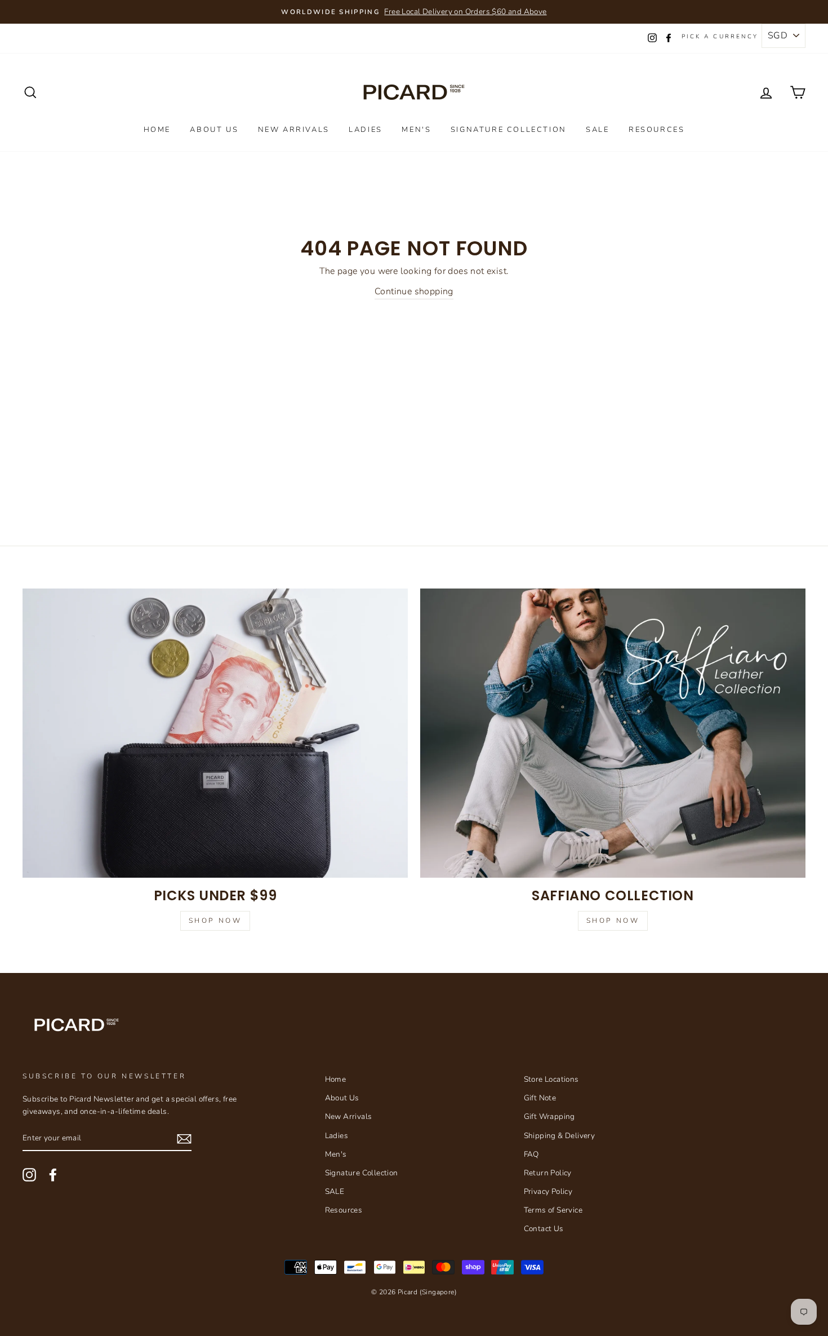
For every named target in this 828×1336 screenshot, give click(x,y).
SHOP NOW (613, 920)
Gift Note (540, 1097)
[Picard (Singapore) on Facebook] (53, 1175)
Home (157, 130)
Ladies (365, 130)
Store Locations (551, 1079)
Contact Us (544, 1228)
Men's (416, 130)
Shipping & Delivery (559, 1135)
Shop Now (215, 920)
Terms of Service (553, 1210)
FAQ (531, 1154)
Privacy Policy (548, 1191)
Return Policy (548, 1172)
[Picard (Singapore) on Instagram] (29, 1175)
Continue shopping (414, 291)
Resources (656, 130)
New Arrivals (294, 130)
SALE (597, 130)
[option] (414, 12)
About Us (214, 130)
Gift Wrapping (549, 1116)
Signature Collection (509, 130)
